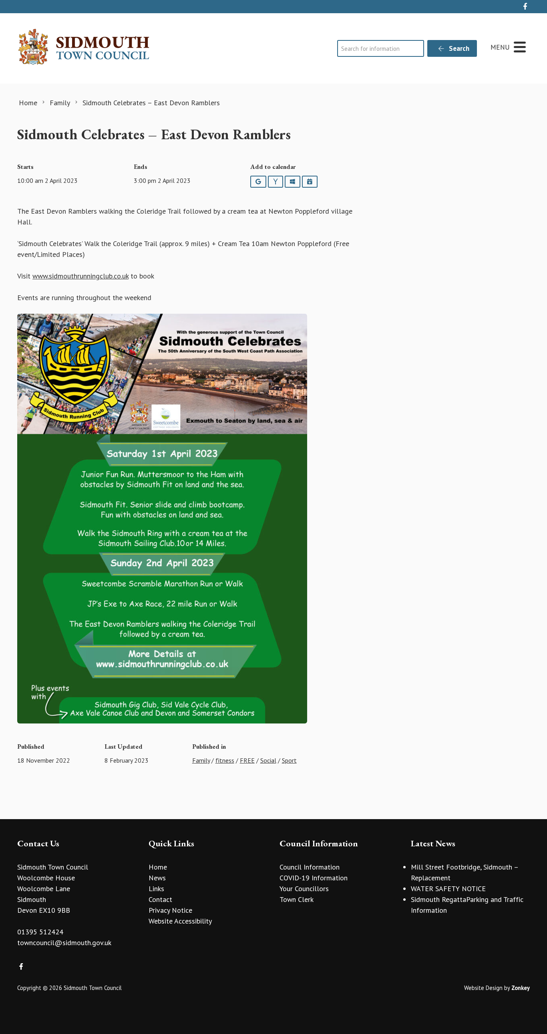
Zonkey (520, 988)
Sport (289, 760)
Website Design (483, 988)
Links (156, 888)
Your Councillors (304, 888)
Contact (160, 899)
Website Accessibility (180, 921)
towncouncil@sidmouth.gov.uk (64, 942)
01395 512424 (40, 931)
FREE (247, 760)
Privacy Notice (170, 910)
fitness (224, 760)
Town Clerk (297, 899)
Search (458, 48)
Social (268, 760)
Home (158, 867)
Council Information (310, 867)
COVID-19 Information (314, 877)
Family (201, 760)
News (157, 877)
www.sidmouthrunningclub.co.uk (80, 276)
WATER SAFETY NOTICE (448, 888)
